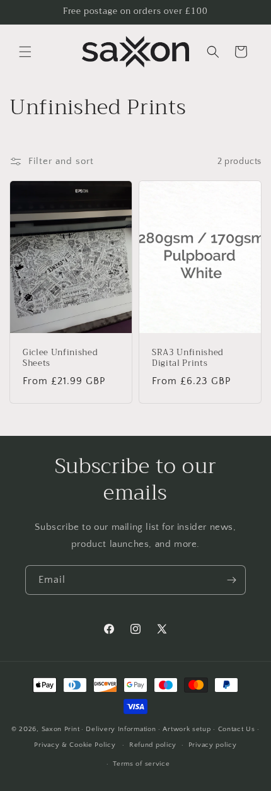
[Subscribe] (231, 580)
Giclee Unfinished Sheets (60, 358)
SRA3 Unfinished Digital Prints (188, 358)
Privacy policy (212, 745)
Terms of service (141, 764)
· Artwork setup (184, 729)
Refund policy (152, 745)
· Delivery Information (118, 729)
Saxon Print (61, 729)
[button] (25, 52)
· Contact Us (234, 729)
